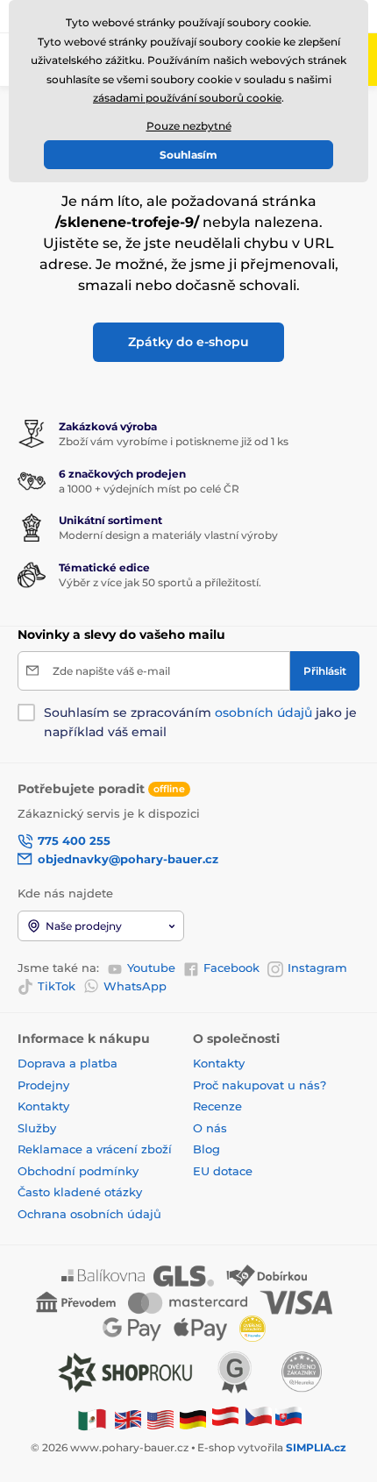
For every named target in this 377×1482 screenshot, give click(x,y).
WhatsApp (135, 986)
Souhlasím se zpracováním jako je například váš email (200, 722)
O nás (210, 1128)
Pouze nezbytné (188, 125)
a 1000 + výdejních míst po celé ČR (149, 488)
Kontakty (43, 1106)
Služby (37, 1128)
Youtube (151, 968)
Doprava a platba (67, 1063)
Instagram (317, 968)
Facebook (231, 968)
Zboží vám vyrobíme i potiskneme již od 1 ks (173, 441)
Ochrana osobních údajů (89, 1214)
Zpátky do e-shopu (188, 342)
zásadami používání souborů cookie (187, 97)
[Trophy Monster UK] (128, 1418)
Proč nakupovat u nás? (259, 1085)
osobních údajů (263, 712)
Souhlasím (188, 154)
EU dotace (223, 1171)
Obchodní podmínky (78, 1171)
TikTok (56, 986)
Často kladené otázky (80, 1192)
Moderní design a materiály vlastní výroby (168, 535)
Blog (206, 1149)
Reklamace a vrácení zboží (96, 1149)
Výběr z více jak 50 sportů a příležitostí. (160, 582)
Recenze (217, 1106)
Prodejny (43, 1085)
